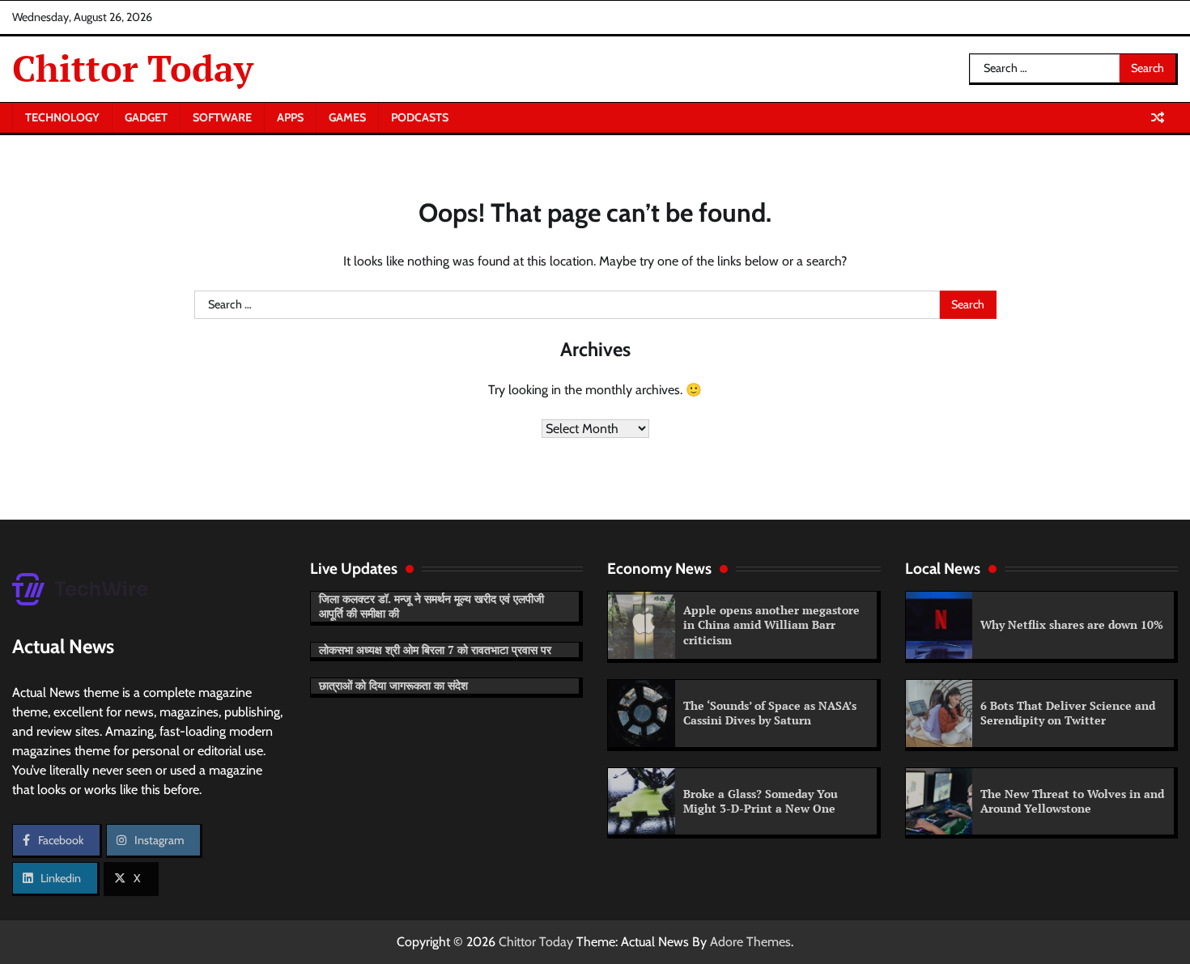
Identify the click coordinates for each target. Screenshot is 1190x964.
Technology (62, 117)
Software (222, 117)
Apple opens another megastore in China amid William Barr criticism (771, 625)
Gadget (146, 117)
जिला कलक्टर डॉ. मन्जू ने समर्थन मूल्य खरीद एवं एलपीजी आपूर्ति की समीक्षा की (431, 606)
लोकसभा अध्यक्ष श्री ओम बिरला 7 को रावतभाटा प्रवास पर (435, 649)
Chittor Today (132, 68)
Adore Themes (750, 941)
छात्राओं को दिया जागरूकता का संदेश (393, 685)
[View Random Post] (1157, 117)
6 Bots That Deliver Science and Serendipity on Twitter (1067, 713)
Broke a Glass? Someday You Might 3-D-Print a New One (760, 801)
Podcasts (419, 117)
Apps (290, 117)
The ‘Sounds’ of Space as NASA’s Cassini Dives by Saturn (769, 713)
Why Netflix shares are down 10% (1071, 624)
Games (347, 117)
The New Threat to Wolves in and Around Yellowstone (1072, 801)
